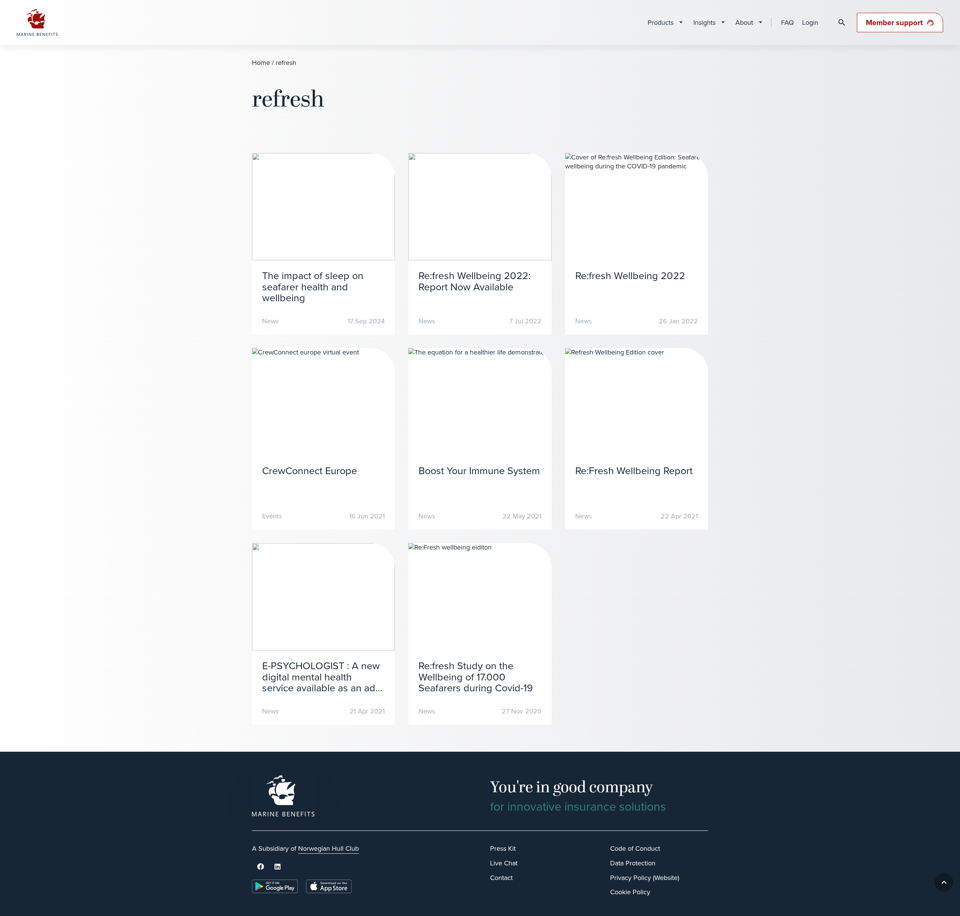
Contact (501, 878)
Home (261, 63)
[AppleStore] (329, 886)
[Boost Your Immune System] (479, 439)
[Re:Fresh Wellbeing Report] (636, 439)
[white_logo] (361, 796)
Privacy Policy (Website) (644, 878)
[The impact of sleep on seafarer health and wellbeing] (323, 244)
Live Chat (504, 863)
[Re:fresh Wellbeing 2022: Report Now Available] (479, 244)
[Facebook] (260, 866)
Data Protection (633, 863)
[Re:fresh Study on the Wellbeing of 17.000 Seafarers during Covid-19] (479, 634)
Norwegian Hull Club (328, 848)
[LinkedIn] (277, 866)
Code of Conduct (635, 848)
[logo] (37, 22)
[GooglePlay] (275, 886)
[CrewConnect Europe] (323, 439)
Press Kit (503, 848)
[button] (943, 882)
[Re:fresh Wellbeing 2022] (636, 244)
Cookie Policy (630, 892)
